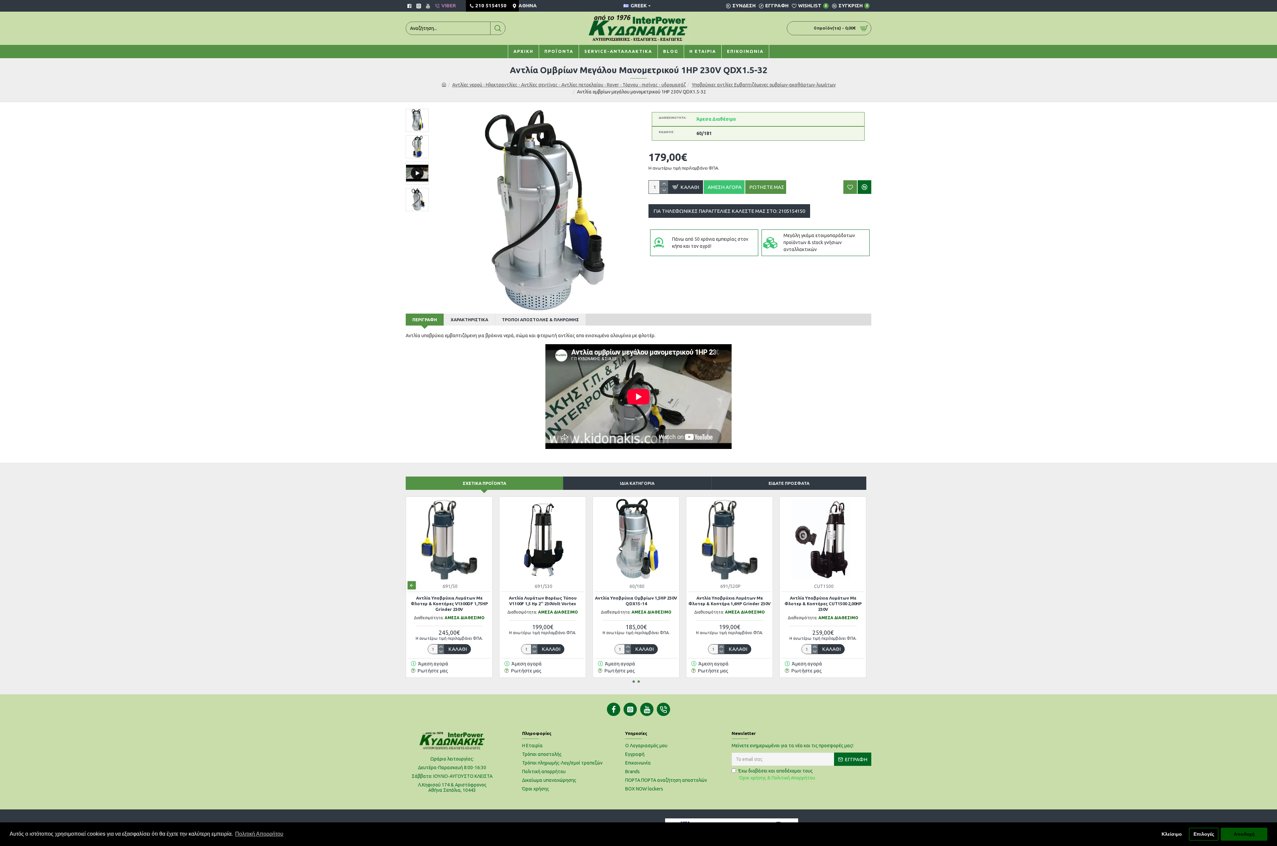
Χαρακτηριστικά (469, 319)
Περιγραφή (424, 319)
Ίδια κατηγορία (637, 483)
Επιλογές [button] (1204, 834)
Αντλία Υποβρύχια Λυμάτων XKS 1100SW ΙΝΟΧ (449, 601)
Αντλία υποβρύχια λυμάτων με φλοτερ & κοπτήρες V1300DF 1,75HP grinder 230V (636, 604)
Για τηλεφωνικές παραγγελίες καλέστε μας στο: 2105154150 (729, 211)
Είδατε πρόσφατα (789, 483)
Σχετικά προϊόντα (484, 483)
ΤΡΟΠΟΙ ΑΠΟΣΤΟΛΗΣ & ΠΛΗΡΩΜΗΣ (540, 319)
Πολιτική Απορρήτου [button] (259, 834)
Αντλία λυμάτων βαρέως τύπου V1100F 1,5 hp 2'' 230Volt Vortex (730, 601)
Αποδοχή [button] (1244, 834)
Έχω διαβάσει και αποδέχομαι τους (776, 774)
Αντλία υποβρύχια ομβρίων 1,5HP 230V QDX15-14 (823, 601)
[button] (411, 585)
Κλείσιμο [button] (1172, 834)
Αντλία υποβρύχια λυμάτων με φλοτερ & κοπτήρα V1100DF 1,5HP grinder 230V (542, 604)
